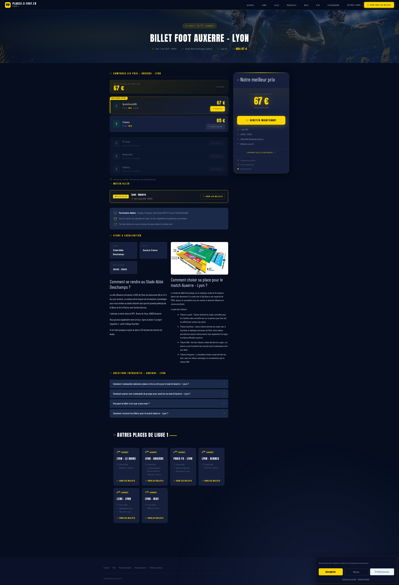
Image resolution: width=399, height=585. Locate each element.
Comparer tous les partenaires (260, 152)
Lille (276, 5)
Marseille (292, 5)
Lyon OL (224, 48)
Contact (106, 567)
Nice (306, 5)
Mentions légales (363, 579)
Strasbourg (333, 5)
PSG (318, 5)
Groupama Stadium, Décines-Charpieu (154, 469)
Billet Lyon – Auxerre (154, 474)
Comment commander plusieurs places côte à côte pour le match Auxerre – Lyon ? (151, 383)
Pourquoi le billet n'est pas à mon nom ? (131, 403)
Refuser (356, 572)
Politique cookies (156, 567)
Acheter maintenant (263, 120)
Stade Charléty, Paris (183, 468)
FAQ (114, 567)
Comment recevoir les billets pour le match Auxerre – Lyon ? (140, 413)
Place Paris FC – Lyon (183, 471)
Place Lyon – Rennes (211, 468)
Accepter (331, 572)
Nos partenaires (140, 567)
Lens (264, 5)
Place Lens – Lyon (125, 512)
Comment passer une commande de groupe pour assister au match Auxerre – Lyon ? (151, 393)
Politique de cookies (349, 579)
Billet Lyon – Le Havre (126, 468)
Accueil (250, 5)
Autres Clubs (354, 5)
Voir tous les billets (380, 5)
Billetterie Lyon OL (247, 144)
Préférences (382, 571)
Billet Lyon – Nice (153, 508)
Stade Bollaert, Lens (125, 508)
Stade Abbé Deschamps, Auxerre (198, 48)
